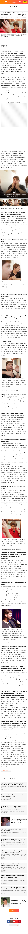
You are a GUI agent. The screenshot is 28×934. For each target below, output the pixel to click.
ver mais (13, 910)
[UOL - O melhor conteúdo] (4, 2)
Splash (14, 7)
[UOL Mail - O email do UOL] (20, 1)
